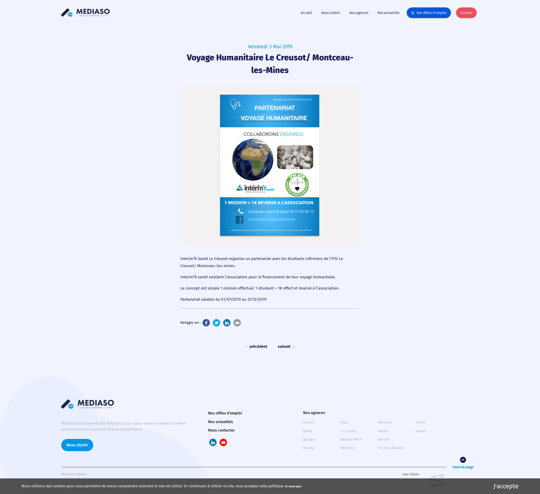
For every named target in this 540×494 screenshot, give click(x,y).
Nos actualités (389, 13)
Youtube (223, 442)
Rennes (383, 439)
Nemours (385, 422)
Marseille (347, 448)
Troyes (420, 422)
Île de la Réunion (391, 448)
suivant (284, 346)
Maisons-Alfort (351, 439)
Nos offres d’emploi (432, 13)
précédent (258, 346)
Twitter (216, 322)
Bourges (309, 439)
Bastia (307, 431)
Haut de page (463, 467)
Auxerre (309, 422)
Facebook (206, 322)
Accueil (306, 13)
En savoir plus (293, 486)
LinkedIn (227, 322)
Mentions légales (73, 474)
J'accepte (505, 486)
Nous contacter (221, 430)
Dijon (344, 422)
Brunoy (308, 448)
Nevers (383, 431)
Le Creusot (348, 431)
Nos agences (358, 13)
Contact (466, 13)
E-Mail (237, 322)
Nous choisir (330, 13)
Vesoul (420, 431)
